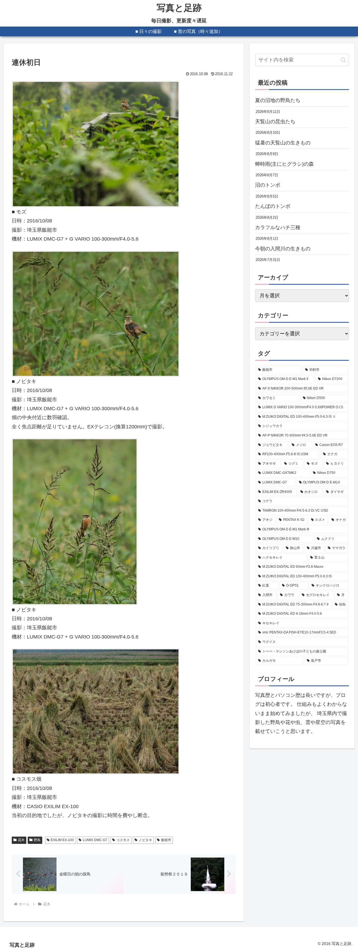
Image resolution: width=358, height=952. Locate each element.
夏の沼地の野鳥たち (277, 100)
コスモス (123, 840)
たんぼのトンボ (272, 206)
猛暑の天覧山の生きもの (282, 143)
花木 (21, 840)
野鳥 (37, 840)
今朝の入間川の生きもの (282, 248)
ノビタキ (145, 840)
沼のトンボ (267, 185)
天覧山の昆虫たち (275, 121)
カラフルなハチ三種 (277, 227)
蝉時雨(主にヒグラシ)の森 (284, 164)
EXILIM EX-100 (62, 840)
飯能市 (166, 840)
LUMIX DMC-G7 (95, 840)
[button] (343, 60)
